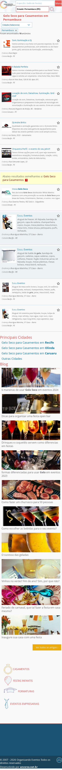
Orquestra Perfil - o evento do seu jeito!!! (31, 148)
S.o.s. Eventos (24, 215)
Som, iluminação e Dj (22, 40)
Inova (20, 188)
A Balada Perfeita (20, 66)
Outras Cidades (12, 359)
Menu (58, 3)
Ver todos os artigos (46, 647)
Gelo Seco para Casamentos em (28, 342)
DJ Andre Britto (19, 122)
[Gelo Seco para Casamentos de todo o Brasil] (16, 30)
